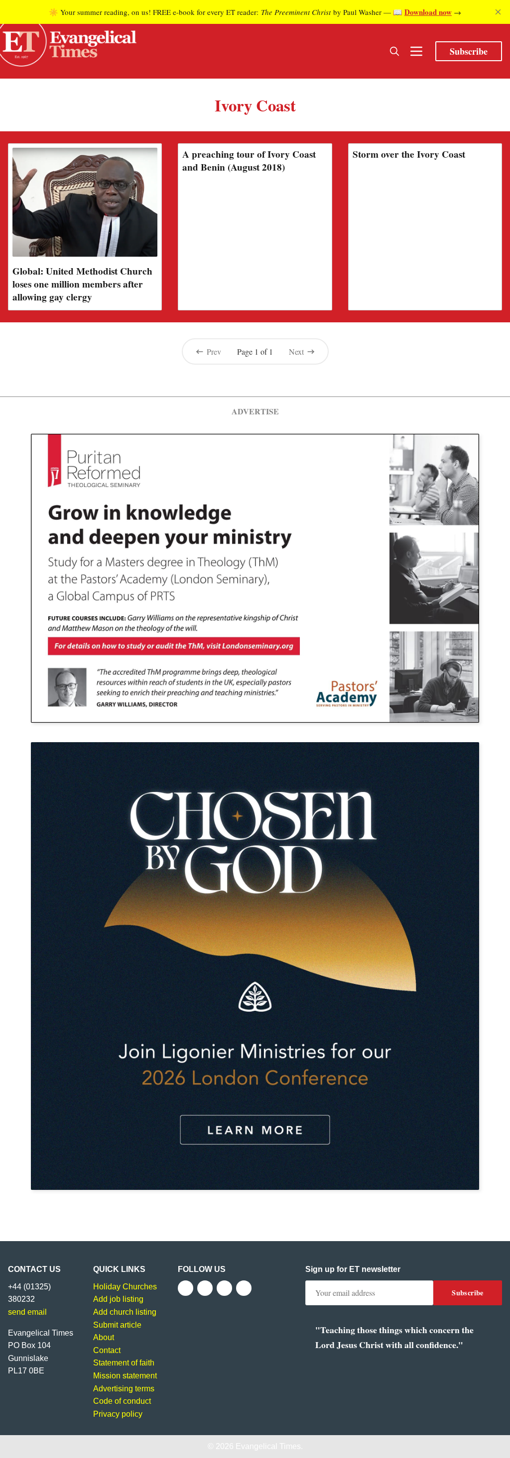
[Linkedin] (244, 1288)
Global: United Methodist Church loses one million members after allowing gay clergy (82, 284)
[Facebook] (185, 1288)
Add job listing (118, 1299)
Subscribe (469, 51)
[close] (498, 12)
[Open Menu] (416, 51)
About (103, 1337)
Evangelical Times (268, 1446)
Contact (107, 1350)
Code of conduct (122, 1401)
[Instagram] (224, 1288)
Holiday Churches (125, 1286)
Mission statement (125, 1375)
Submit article (117, 1325)
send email (27, 1312)
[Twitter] (205, 1288)
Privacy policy (117, 1414)
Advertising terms (123, 1388)
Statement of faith (123, 1363)
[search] (394, 51)
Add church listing (124, 1312)
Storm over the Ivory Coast (409, 154)
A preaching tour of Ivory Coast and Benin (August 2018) (249, 160)
